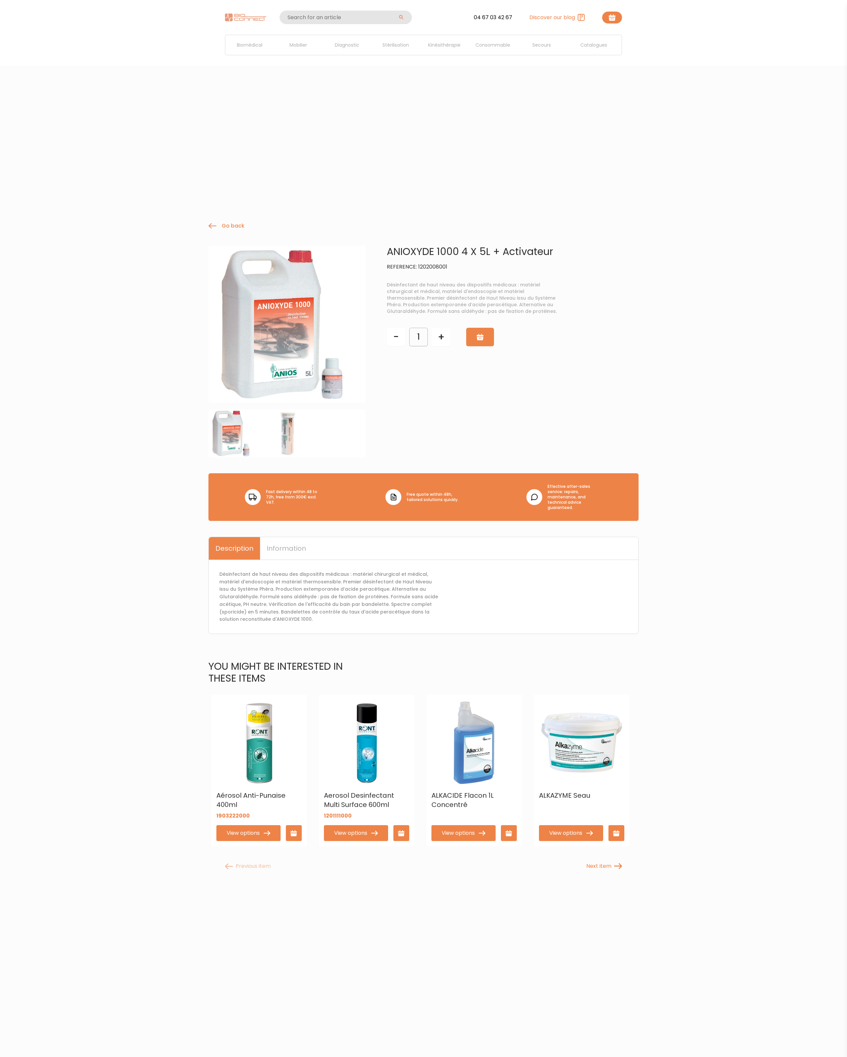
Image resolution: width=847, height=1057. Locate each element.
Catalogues (593, 45)
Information (286, 548)
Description (234, 548)
